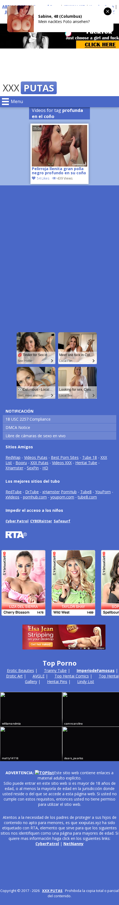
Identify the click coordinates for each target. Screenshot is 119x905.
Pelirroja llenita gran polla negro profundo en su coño (59, 171)
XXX (28, 87)
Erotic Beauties (20, 670)
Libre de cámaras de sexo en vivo (36, 435)
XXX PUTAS (52, 890)
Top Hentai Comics (72, 676)
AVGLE (39, 676)
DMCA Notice (18, 427)
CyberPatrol (47, 843)
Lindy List (85, 681)
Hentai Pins (57, 681)
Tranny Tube (55, 670)
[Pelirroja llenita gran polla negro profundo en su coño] (59, 146)
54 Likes (43, 178)
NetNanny (73, 843)
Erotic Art (14, 676)
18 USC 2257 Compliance (28, 419)
